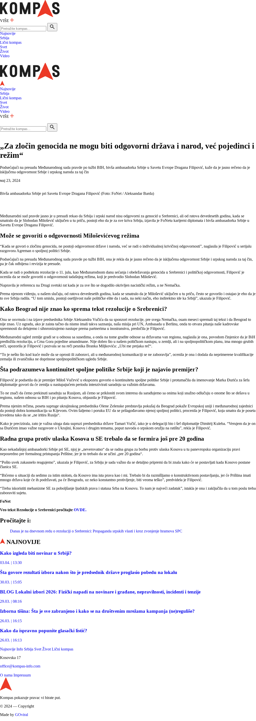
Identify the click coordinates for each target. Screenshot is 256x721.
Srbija (4, 38)
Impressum (22, 675)
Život (4, 51)
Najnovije (8, 33)
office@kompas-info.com (20, 666)
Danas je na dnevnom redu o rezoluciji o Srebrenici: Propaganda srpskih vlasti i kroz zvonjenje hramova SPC (96, 531)
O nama (6, 675)
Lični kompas (11, 42)
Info (19, 649)
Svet (3, 47)
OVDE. (80, 510)
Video (5, 56)
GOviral (21, 714)
